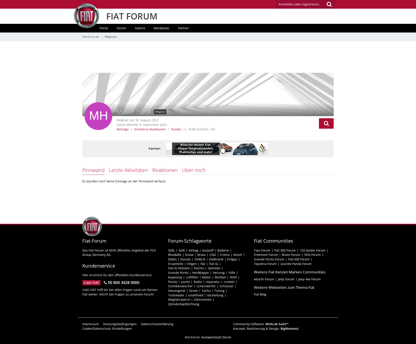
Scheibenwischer (180, 286)
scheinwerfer (206, 286)
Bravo (201, 255)
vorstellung (215, 295)
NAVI (233, 277)
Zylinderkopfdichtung (183, 304)
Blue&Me (174, 255)
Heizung (219, 273)
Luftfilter (192, 277)
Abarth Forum (264, 279)
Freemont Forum (266, 255)
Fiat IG (213, 264)
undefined (195, 295)
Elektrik (200, 259)
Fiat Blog (260, 294)
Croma (224, 255)
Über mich (194, 170)
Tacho (206, 291)
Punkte (176, 129)
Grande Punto (178, 273)
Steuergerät (176, 291)
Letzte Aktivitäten (128, 170)
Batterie (223, 250)
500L (171, 250)
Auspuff (207, 250)
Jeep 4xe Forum (309, 279)
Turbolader (176, 295)
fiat (203, 264)
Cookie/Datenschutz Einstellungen (107, 328)
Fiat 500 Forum (285, 250)
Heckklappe (200, 273)
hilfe (232, 273)
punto (185, 282)
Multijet (220, 277)
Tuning (219, 291)
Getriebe (214, 268)
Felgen (192, 264)
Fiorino (199, 268)
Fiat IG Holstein (179, 268)
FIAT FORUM (132, 16)
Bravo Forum (291, 255)
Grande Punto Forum (269, 259)
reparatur (213, 282)
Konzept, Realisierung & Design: (266, 328)
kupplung (175, 277)
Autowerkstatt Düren (216, 337)
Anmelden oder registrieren (299, 4)
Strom (193, 291)
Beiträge (123, 129)
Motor (206, 277)
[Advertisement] (208, 57)
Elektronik (216, 259)
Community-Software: (261, 324)
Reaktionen (165, 170)
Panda (172, 282)
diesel (237, 255)
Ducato (185, 259)
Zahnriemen (203, 299)
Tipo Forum (262, 250)
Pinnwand (93, 170)
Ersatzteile (175, 264)
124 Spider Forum (312, 250)
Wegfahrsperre (179, 299)
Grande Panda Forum (296, 264)
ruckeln (229, 282)
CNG (213, 255)
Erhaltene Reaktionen (150, 129)
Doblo (172, 259)
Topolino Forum (265, 264)
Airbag (193, 250)
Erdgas (232, 259)
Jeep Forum (286, 279)
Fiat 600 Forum (299, 259)
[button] (326, 123)
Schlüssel (226, 286)
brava (189, 255)
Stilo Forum (312, 255)
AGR (182, 250)
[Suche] (329, 4)
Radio (198, 282)
